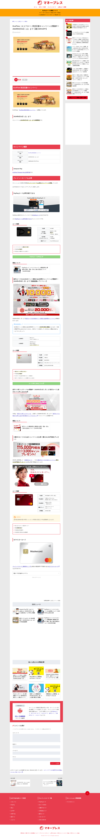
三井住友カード (42, 810)
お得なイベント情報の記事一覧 (77, 97)
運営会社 (23, 833)
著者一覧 (27, 833)
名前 (14, 744)
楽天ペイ (13, 816)
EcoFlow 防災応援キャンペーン (27, 110)
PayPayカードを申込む (36, 256)
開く (25, 79)
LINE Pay (13, 813)
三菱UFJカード (28, 460)
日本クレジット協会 (75, 833)
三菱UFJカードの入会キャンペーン (46, 460)
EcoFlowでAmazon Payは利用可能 (21, 172)
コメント (16, 732)
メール (15, 750)
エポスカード (44, 713)
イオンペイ (13, 801)
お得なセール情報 (62, 7)
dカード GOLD (42, 804)
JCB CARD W (42, 819)
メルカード (38, 715)
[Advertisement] (36, 63)
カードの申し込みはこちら (36, 383)
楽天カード (51, 713)
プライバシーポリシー (44, 833)
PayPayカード (36, 215)
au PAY (12, 810)
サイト (14, 756)
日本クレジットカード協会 (63, 833)
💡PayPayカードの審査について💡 (50, 12)
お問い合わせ (53, 833)
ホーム (35, 7)
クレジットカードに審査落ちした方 (22, 566)
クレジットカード (52, 7)
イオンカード (42, 816)
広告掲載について (34, 833)
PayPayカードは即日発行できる (23, 219)
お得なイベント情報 (55, 600)
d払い (12, 807)
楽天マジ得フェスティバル (24, 413)
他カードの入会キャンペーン (21, 573)
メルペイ (13, 819)
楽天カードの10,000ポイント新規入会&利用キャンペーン (40, 318)
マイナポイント (71, 801)
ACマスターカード (53, 566)
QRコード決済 (42, 7)
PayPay (13, 804)
